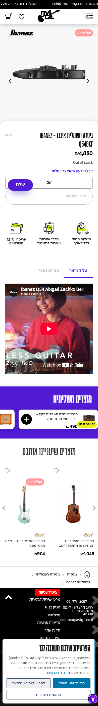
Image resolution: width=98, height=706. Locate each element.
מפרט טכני (49, 271)
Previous (88, 81)
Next (10, 81)
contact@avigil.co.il (76, 620)
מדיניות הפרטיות (58, 673)
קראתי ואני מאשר (72, 683)
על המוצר (78, 271)
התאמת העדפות (48, 695)
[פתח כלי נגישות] (93, 699)
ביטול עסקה (48, 592)
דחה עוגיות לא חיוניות (28, 683)
